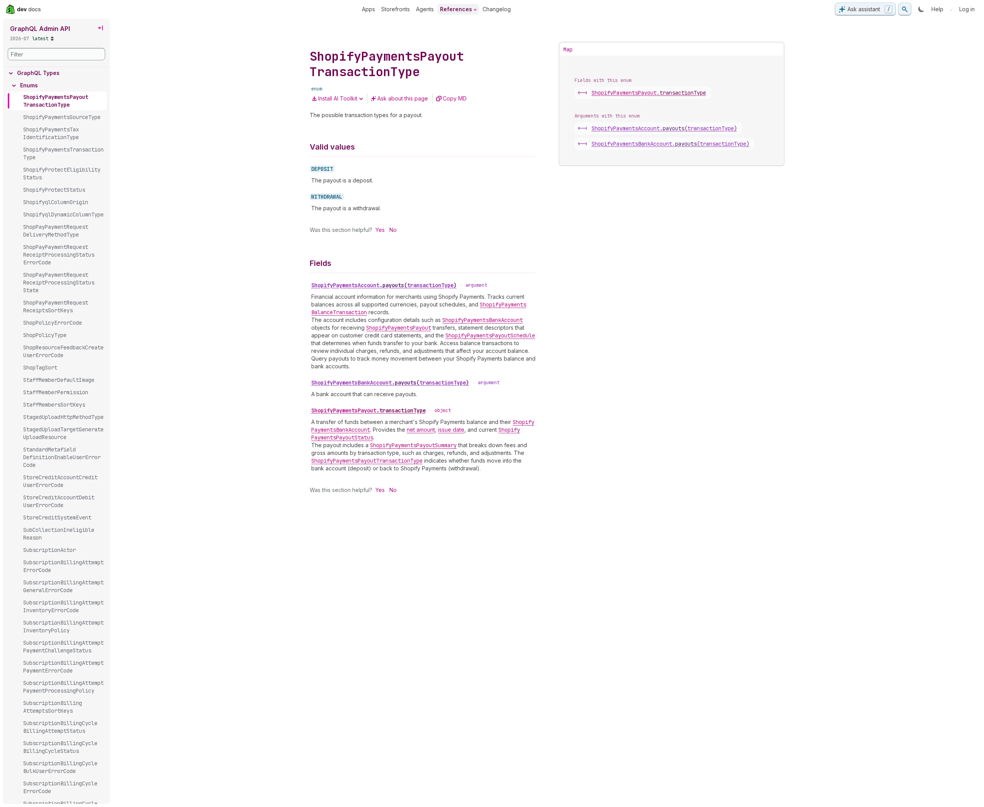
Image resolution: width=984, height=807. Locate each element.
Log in (967, 9)
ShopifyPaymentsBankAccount (390, 382)
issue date (451, 429)
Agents (425, 9)
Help (937, 9)
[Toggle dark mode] (921, 9)
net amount (421, 429)
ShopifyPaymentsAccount (384, 285)
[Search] (904, 9)
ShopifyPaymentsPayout (368, 410)
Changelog (497, 9)
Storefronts (395, 9)
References (456, 9)
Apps (368, 9)
